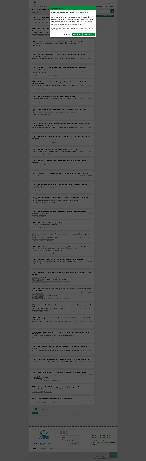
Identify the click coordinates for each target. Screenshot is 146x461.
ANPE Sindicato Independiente (79, 12)
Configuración (66, 34)
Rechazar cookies (88, 34)
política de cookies (78, 30)
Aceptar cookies (77, 34)
